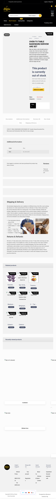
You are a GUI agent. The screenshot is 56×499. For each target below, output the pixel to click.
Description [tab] (9, 119)
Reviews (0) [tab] (36, 119)
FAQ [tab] (20, 123)
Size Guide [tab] (47, 119)
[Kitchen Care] (25, 419)
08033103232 (17, 479)
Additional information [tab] (22, 119)
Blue (24, 148)
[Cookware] (25, 379)
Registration (27, 479)
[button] (33, 2)
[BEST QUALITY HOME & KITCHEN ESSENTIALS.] (7, 9)
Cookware (39, 99)
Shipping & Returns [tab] (31, 123)
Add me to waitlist (38, 89)
